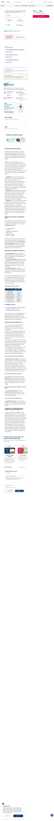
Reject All (7, 815)
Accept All (18, 815)
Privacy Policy (10, 811)
